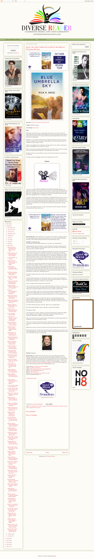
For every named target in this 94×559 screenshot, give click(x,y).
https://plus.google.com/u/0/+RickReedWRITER (40, 369)
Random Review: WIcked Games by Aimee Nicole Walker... (12, 262)
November (10, 229)
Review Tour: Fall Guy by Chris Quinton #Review (12, 463)
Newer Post (29, 452)
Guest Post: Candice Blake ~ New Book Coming (12, 278)
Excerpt (39, 406)
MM (50, 406)
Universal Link (46, 122)
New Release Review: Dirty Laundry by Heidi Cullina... (12, 273)
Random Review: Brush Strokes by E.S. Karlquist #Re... (12, 371)
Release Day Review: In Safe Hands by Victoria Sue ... (12, 356)
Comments (77, 243)
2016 (8, 542)
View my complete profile (78, 233)
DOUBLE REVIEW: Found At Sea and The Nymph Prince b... (12, 419)
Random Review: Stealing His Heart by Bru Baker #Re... (12, 429)
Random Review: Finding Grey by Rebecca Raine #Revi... (11, 500)
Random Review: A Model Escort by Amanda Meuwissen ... (12, 443)
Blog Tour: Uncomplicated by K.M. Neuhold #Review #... (12, 291)
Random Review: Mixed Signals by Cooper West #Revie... (11, 520)
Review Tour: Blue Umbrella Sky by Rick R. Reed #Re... (12, 351)
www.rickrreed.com (33, 362)
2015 (8, 544)
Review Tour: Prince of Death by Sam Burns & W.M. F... (12, 394)
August (9, 235)
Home (47, 452)
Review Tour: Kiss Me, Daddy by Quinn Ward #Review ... (12, 282)
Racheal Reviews (55, 406)
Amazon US (33, 122)
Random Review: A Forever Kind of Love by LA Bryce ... (12, 323)
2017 (8, 540)
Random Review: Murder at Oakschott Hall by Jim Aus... (12, 481)
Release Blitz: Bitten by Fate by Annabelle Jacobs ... (12, 485)
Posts (75, 241)
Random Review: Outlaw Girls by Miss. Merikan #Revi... (11, 453)
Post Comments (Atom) (50, 456)
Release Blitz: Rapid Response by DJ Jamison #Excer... (12, 530)
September (10, 233)
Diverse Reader (78, 231)
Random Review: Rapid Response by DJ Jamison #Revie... (12, 381)
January (10, 536)
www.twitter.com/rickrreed (35, 367)
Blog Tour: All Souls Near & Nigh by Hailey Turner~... (11, 343)
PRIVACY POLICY (42, 39)
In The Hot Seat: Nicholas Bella (11, 314)
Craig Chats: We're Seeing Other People (11, 476)
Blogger (54, 556)
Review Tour (62, 406)
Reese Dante (35, 127)
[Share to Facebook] (50, 404)
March (9, 245)
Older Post (65, 452)
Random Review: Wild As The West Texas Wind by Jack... (12, 390)
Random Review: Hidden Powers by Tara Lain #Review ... (12, 399)
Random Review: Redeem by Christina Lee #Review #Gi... (11, 413)
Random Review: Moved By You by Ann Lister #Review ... (12, 375)
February (10, 534)
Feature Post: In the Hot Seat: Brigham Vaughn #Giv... (12, 433)
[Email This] (46, 404)
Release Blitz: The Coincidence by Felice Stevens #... (12, 334)
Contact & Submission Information (12, 39)
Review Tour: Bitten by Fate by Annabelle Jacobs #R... (12, 404)
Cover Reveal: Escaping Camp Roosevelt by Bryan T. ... (12, 268)
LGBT (48, 406)
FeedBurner (16, 52)
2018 (8, 538)
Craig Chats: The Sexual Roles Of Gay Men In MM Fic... (11, 365)
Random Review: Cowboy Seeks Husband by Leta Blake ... (12, 328)
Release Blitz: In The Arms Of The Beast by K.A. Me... (12, 472)
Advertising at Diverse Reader (29, 39)
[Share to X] (49, 404)
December (10, 227)
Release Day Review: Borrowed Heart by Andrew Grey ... (12, 409)
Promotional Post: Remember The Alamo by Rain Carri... (11, 249)
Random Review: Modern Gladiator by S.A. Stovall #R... (12, 287)
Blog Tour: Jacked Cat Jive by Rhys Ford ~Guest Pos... (12, 505)
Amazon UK (39, 122)
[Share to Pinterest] (51, 404)
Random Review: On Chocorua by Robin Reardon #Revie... (12, 526)
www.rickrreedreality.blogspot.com (46, 362)
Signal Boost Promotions (35, 407)
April (9, 243)
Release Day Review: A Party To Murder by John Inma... (12, 301)
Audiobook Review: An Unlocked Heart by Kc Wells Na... (12, 338)
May (9, 241)
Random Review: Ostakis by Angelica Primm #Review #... (12, 458)
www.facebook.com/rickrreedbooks (40, 366)
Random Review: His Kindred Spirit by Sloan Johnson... (12, 254)
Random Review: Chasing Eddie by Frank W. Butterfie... (12, 467)
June (9, 239)
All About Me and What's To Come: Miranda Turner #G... (12, 515)
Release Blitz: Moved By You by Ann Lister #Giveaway (12, 448)
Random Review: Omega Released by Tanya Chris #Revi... (12, 425)
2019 (8, 225)
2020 (8, 223)
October (10, 231)
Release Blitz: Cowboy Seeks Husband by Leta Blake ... (12, 438)
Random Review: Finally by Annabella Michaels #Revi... (12, 495)
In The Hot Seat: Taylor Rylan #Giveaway (12, 386)
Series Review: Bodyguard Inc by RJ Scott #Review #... (12, 490)
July (9, 237)
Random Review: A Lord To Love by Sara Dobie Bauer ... (12, 347)
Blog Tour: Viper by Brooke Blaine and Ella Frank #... (12, 306)
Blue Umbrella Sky (33, 406)
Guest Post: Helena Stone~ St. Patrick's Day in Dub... (12, 360)
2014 (8, 546)
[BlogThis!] (47, 404)
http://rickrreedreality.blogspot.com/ (36, 370)
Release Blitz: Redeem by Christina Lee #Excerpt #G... (12, 510)
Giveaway (44, 406)
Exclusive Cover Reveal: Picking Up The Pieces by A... (12, 310)
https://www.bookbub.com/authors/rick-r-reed (40, 373)
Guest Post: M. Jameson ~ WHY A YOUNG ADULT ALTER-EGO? (12, 318)
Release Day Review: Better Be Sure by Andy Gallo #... (12, 297)
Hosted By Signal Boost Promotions (47, 397)
